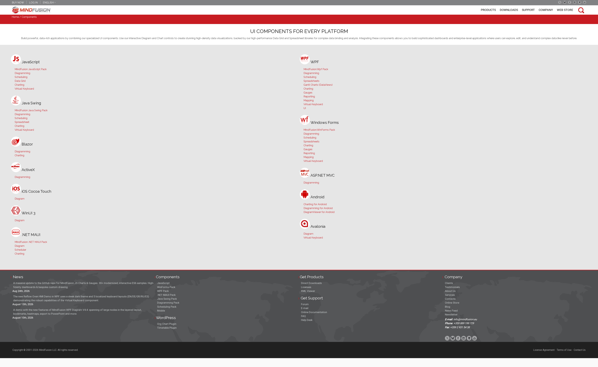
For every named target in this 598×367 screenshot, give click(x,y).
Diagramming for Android (318, 208)
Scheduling (21, 77)
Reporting (309, 96)
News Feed (451, 310)
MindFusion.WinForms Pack (319, 129)
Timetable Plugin (167, 327)
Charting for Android (315, 204)
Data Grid (20, 80)
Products (488, 10)
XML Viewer (308, 291)
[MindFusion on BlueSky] (564, 2)
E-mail (304, 308)
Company (546, 10)
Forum (305, 304)
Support (528, 10)
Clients (449, 283)
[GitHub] (579, 2)
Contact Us (580, 349)
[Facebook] (569, 2)
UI (305, 108)
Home (15, 16)
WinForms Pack (166, 287)
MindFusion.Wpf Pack (316, 69)
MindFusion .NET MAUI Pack (31, 242)
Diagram (19, 198)
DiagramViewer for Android (319, 212)
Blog (447, 306)
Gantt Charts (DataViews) (318, 84)
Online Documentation (314, 312)
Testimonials (452, 287)
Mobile (161, 310)
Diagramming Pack (168, 302)
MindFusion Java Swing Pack (31, 110)
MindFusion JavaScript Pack (31, 69)
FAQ (303, 316)
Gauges (308, 92)
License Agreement (544, 349)
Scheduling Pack (166, 306)
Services (450, 294)
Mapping (309, 100)
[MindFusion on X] (559, 2)
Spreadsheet (22, 122)
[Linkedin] (574, 2)
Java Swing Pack (167, 298)
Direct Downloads (311, 283)
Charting (19, 84)
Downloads (509, 10)
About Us (450, 291)
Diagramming (22, 73)
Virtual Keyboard (24, 88)
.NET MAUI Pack (166, 294)
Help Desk (306, 320)
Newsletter (451, 314)
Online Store (452, 302)
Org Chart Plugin (166, 323)
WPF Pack (163, 291)
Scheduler (20, 249)
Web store (565, 10)
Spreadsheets (311, 80)
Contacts (450, 298)
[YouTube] (584, 2)
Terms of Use (564, 349)
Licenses (306, 287)
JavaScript (163, 283)
